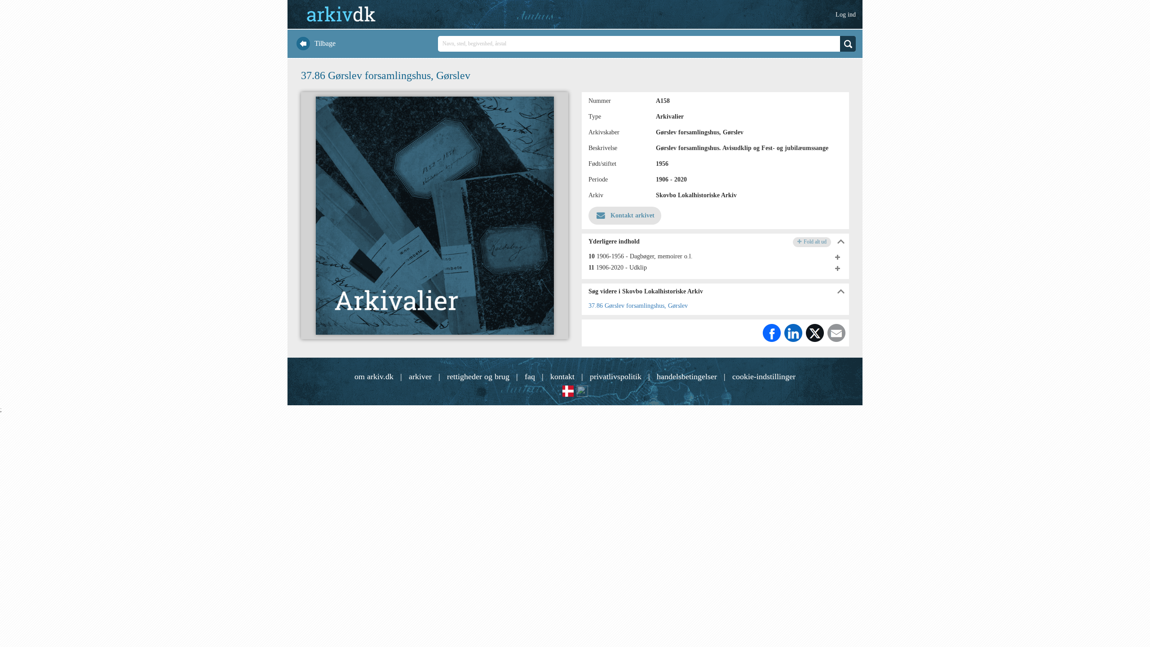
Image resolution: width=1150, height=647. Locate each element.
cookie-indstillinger (764, 376)
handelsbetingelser (687, 376)
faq (530, 376)
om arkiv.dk (374, 376)
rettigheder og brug (478, 376)
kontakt (562, 376)
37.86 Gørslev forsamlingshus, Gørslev (638, 305)
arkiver (420, 376)
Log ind (846, 14)
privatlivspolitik (615, 376)
